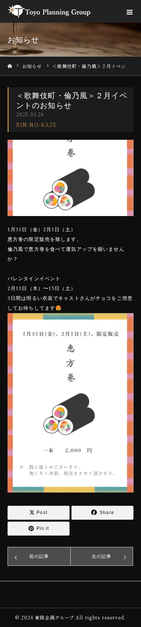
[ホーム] (10, 66)
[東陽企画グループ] (49, 11)
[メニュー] (129, 11)
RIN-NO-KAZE (36, 124)
